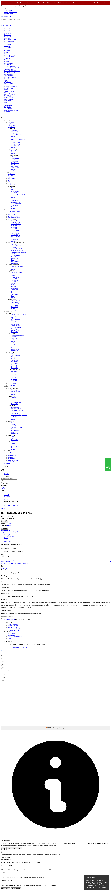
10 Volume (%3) (15, 141)
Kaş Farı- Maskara (16, 408)
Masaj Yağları (15, 329)
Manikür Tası (14, 221)
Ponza (12, 238)
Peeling (13, 372)
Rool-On (13, 377)
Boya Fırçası (14, 160)
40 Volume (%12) (16, 145)
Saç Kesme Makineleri (17, 303)
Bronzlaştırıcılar (15, 355)
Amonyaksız (14, 131)
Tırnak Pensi (14, 258)
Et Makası (14, 227)
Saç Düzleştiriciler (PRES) (11, 68)
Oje (12, 444)
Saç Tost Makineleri (9, 66)
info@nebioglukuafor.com (20, 647)
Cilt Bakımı (7, 85)
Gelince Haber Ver (6, 530)
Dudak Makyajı (8, 97)
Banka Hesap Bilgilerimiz (15, 636)
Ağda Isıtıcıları (15, 318)
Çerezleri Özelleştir (6, 848)
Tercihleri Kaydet (16, 888)
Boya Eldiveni (15, 158)
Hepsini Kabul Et (17, 848)
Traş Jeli (6, 104)
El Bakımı (14, 228)
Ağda (5, 80)
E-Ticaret (51, 728)
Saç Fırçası (14, 278)
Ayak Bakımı (14, 239)
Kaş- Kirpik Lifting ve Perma (19, 415)
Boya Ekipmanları (9, 41)
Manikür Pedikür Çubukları (18, 252)
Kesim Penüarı (15, 277)
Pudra (12, 432)
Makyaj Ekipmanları (9, 91)
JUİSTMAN (4, 508)
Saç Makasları (15, 282)
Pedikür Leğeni (15, 231)
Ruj (12, 438)
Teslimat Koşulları (13, 625)
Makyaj (6, 89)
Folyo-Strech (7, 35)
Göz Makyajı (7, 93)
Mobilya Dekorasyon (17, 266)
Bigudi (6, 53)
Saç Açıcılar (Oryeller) (10, 39)
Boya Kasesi (14, 161)
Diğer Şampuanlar (16, 203)
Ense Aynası (14, 294)
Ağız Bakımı (7, 82)
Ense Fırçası (14, 274)
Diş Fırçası (14, 338)
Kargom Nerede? (9, 13)
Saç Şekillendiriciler (9, 57)
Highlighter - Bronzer (17, 426)
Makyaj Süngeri (15, 393)
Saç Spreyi (14, 192)
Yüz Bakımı (14, 361)
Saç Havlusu (14, 280)
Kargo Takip (11, 638)
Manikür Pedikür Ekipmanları (12, 71)
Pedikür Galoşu (15, 235)
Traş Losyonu (8, 108)
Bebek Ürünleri (8, 88)
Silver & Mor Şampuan (17, 205)
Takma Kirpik (15, 407)
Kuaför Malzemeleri (9, 72)
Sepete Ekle (4, 521)
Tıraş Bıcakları (15, 349)
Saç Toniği (7, 50)
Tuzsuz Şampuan (15, 202)
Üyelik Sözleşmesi (13, 624)
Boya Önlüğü (15, 164)
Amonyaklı (14, 130)
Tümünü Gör (14, 136)
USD (7, 10)
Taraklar (13, 291)
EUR (10, 10)
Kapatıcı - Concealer (16, 427)
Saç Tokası (14, 285)
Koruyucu (14, 380)
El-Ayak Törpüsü (16, 246)
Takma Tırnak (15, 446)
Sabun (13, 347)
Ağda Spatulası (15, 321)
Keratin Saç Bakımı (9, 55)
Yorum (6, 538)
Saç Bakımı (7, 42)
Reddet (106, 843)
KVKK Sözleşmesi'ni (9, 619)
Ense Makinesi (15, 302)
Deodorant (14, 371)
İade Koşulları (8, 541)
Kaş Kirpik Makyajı (9, 94)
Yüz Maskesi (14, 363)
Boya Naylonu (15, 163)
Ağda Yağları (14, 322)
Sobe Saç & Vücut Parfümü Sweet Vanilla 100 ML (15, 563)
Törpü (12, 260)
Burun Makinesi (15, 300)
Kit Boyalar (14, 133)
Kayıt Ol (3, 487)
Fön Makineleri (8, 63)
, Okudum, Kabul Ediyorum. (16, 619)
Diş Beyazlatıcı (15, 336)
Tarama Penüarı (15, 293)
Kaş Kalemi (14, 413)
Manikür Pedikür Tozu (17, 250)
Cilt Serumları (15, 354)
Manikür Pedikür (8, 69)
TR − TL (9, 8)
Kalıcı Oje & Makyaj (10, 77)
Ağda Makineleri (15, 319)
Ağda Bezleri (14, 316)
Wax (12, 196)
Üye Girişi (7, 474)
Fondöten (13, 424)
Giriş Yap (3, 485)
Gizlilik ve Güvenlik (13, 630)
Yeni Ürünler (11, 633)
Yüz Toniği (14, 365)
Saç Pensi (13, 283)
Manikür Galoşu (15, 222)
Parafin (13, 253)
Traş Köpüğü (7, 107)
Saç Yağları (7, 46)
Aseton (13, 443)
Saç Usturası (14, 286)
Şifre (2, 480)
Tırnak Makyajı (8, 99)
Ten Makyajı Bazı (16, 430)
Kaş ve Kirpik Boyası (17, 410)
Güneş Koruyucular (16, 357)
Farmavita (7, 111)
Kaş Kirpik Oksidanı (16, 411)
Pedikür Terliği (15, 233)
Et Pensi (13, 247)
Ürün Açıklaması (8, 535)
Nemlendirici (14, 360)
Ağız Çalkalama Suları (17, 335)
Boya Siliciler (8, 30)
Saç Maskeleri (8, 49)
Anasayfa (6, 495)
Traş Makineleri (8, 75)
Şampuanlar (7, 58)
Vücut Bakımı (15, 366)
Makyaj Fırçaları (15, 391)
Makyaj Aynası (15, 390)
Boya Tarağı (14, 166)
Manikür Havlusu (16, 224)
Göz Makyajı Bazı (16, 402)
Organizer (14, 379)
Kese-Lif (13, 346)
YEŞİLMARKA (5, 562)
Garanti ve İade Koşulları (14, 629)
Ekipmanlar (7, 60)
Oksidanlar (7, 38)
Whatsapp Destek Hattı (10, 12)
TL (5, 10)
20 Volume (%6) (15, 142)
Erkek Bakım (7, 100)
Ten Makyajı (7, 96)
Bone (12, 156)
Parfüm (13, 375)
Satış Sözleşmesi (12, 627)
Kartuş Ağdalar (15, 325)
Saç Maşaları (7, 64)
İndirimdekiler (11, 635)
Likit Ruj (13, 437)
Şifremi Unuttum (14, 484)
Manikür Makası (15, 225)
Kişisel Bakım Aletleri (10, 61)
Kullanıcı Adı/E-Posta (7, 477)
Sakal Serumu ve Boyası (11, 110)
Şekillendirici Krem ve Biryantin (20, 194)
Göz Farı (13, 399)
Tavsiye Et (11, 532)
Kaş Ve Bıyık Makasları (17, 272)
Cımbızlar (13, 244)
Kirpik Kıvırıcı (15, 416)
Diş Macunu (14, 339)
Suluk (12, 296)
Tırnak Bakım (15, 261)
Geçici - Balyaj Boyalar (17, 134)
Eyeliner (13, 397)
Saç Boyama (7, 28)
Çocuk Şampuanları (16, 200)
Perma (6, 52)
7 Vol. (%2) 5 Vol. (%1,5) (18, 139)
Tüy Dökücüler (15, 330)
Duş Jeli (13, 344)
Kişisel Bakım (8, 78)
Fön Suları (14, 188)
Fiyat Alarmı (17, 532)
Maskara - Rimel (15, 418)
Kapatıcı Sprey (8, 33)
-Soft (47, 728)
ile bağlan (3, 489)
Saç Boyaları (7, 36)
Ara (19, 19)
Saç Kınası (7, 32)
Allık (12, 422)
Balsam (6, 102)
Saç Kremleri (7, 47)
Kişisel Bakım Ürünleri (10, 86)
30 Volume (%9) (15, 144)
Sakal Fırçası (14, 288)
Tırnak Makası (15, 257)
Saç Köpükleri (15, 191)
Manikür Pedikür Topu (17, 249)
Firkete (13, 275)
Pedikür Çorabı (15, 230)
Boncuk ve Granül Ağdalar (18, 314)
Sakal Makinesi (15, 305)
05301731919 (22, 646)
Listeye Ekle (4, 532)
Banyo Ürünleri (8, 83)
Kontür (13, 429)
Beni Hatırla (6, 484)
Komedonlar (14, 358)
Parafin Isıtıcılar (15, 255)
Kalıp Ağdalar (15, 324)
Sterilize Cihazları (16, 267)
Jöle (12, 189)
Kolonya (13, 374)
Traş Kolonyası (8, 105)
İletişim (10, 639)
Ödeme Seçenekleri (9, 536)
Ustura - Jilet (14, 289)
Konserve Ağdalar (16, 327)
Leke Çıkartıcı (15, 167)
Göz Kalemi (14, 401)
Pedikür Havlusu (15, 236)
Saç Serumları (8, 44)
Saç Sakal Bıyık (8, 74)
